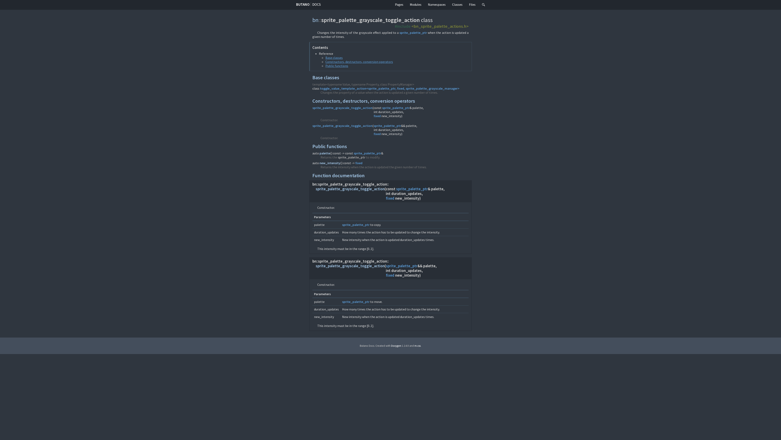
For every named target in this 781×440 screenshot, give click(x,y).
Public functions (336, 66)
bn (315, 20)
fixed (377, 116)
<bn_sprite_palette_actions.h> (440, 26)
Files (472, 4)
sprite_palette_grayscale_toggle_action (342, 108)
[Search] (483, 5)
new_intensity (330, 163)
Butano (303, 4)
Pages (399, 4)
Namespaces (437, 4)
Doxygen (396, 346)
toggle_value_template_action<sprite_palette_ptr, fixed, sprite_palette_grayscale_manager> (389, 88)
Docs (316, 4)
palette (325, 153)
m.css (417, 346)
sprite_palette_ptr (413, 33)
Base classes (334, 58)
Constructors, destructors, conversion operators (359, 62)
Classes (457, 4)
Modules (415, 4)
